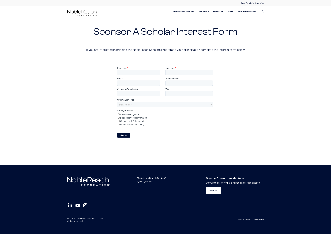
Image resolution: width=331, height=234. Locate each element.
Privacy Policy (244, 219)
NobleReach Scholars (183, 11)
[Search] (262, 11)
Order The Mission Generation (252, 3)
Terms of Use (258, 219)
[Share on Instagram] (85, 205)
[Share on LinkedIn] (70, 205)
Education (204, 11)
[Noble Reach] (83, 12)
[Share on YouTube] (78, 205)
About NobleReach (247, 11)
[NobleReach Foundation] (96, 181)
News (230, 11)
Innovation (218, 11)
